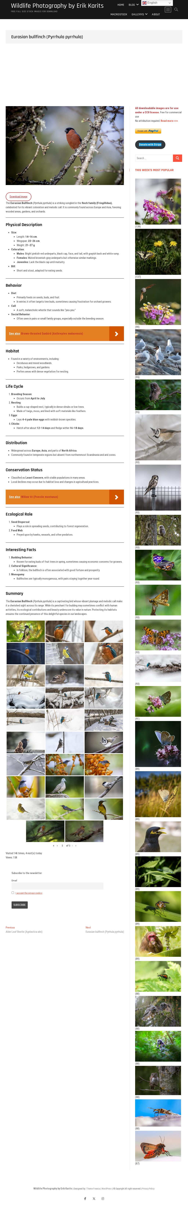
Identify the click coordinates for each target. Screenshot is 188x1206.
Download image (18, 196)
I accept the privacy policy (29, 892)
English (152, 2)
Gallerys (138, 14)
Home (121, 5)
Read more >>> (169, 120)
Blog (132, 5)
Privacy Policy (148, 1188)
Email (14, 880)
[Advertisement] (94, 78)
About (156, 14)
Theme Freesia (93, 1188)
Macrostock (119, 14)
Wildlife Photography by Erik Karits (57, 6)
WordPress (107, 1188)
